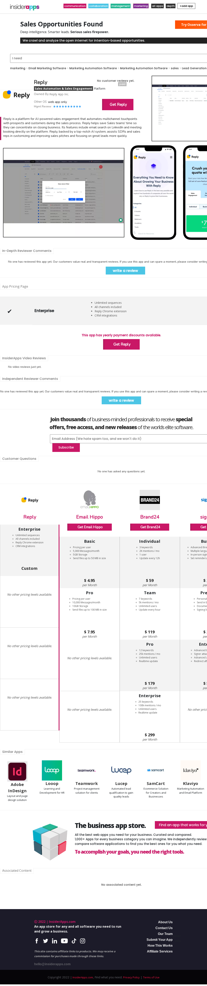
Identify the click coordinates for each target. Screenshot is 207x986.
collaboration (98, 6)
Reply (29, 517)
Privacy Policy (131, 977)
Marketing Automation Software (93, 68)
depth (171, 6)
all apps (157, 6)
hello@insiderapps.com (52, 964)
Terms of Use (151, 977)
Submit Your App (160, 939)
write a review (125, 270)
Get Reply (118, 104)
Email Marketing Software (47, 68)
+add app (186, 6)
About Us (165, 922)
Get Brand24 (150, 527)
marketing (141, 6)
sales (175, 68)
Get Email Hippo (90, 527)
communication (75, 6)
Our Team (165, 934)
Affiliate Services (160, 951)
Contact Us (164, 928)
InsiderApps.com (82, 977)
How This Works (160, 945)
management (120, 6)
